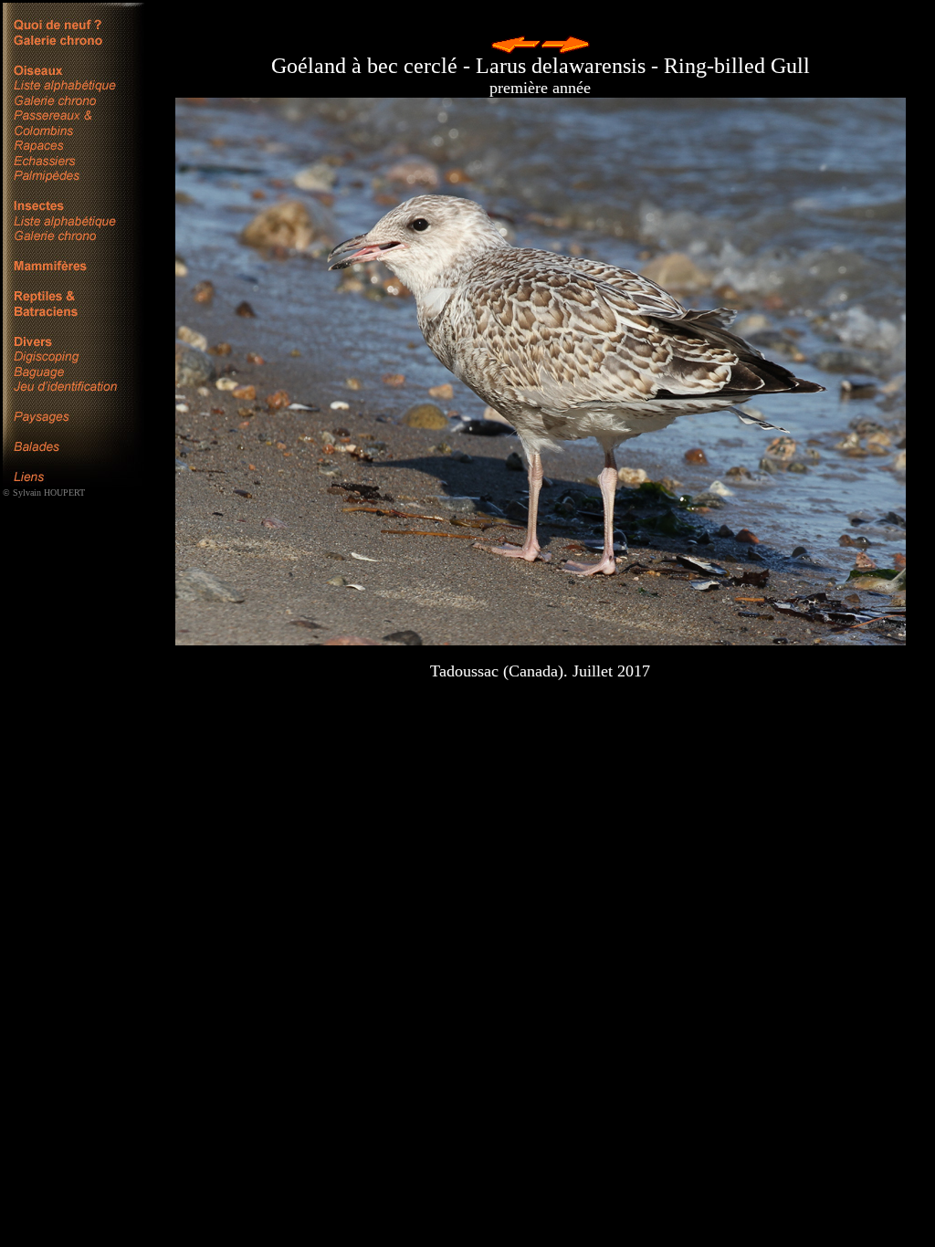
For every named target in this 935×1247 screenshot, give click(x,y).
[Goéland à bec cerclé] (540, 371)
